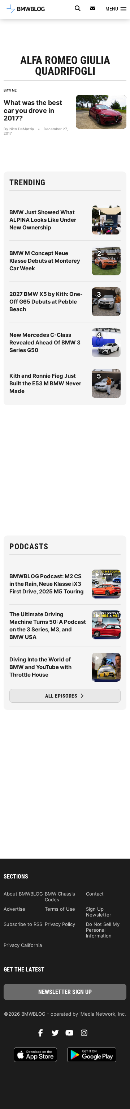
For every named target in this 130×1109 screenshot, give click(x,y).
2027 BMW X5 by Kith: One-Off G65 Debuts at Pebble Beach (46, 302)
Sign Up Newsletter (98, 912)
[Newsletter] (92, 8)
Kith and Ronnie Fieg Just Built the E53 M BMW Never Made (45, 383)
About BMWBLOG (23, 894)
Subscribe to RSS (23, 924)
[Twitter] (58, 1035)
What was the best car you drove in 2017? (33, 110)
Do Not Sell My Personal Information (103, 930)
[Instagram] (86, 1035)
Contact (95, 894)
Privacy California (23, 945)
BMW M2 (10, 90)
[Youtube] (72, 1035)
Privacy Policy (60, 924)
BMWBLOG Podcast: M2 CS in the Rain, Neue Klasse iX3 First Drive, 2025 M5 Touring (46, 584)
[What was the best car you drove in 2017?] (101, 111)
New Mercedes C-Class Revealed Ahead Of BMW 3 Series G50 (45, 342)
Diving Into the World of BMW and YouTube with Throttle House (40, 667)
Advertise (14, 909)
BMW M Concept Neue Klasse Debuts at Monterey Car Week (44, 261)
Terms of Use (60, 909)
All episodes (62, 696)
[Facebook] (43, 1035)
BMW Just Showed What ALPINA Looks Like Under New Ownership (42, 220)
